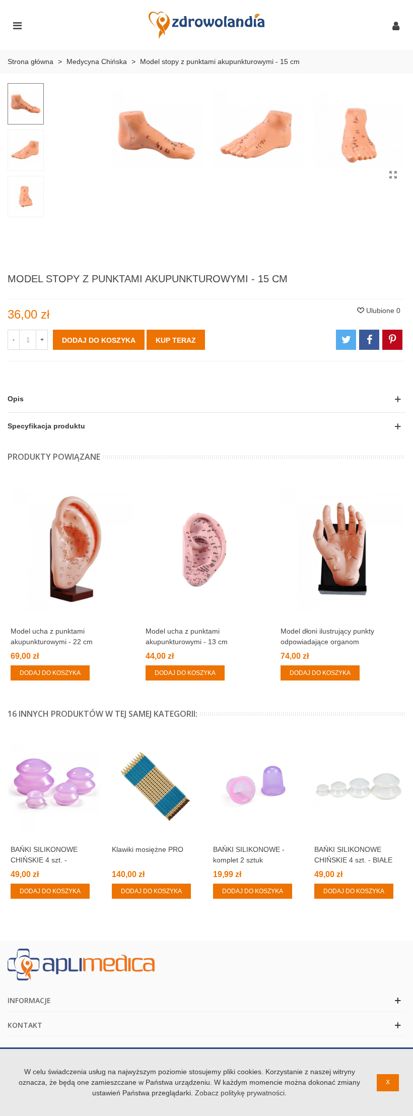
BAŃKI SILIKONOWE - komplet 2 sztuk (249, 854)
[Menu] (17, 25)
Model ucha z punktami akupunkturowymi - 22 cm (52, 636)
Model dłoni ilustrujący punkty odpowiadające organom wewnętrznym (327, 641)
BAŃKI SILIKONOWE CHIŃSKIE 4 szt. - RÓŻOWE (44, 860)
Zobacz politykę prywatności (240, 1093)
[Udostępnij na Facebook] (369, 340)
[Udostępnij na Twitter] (346, 340)
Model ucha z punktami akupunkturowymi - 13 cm (187, 636)
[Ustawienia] (395, 25)
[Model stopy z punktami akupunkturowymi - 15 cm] (392, 174)
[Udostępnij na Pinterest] (392, 340)
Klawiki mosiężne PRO (147, 849)
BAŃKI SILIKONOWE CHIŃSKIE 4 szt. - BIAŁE (353, 854)
